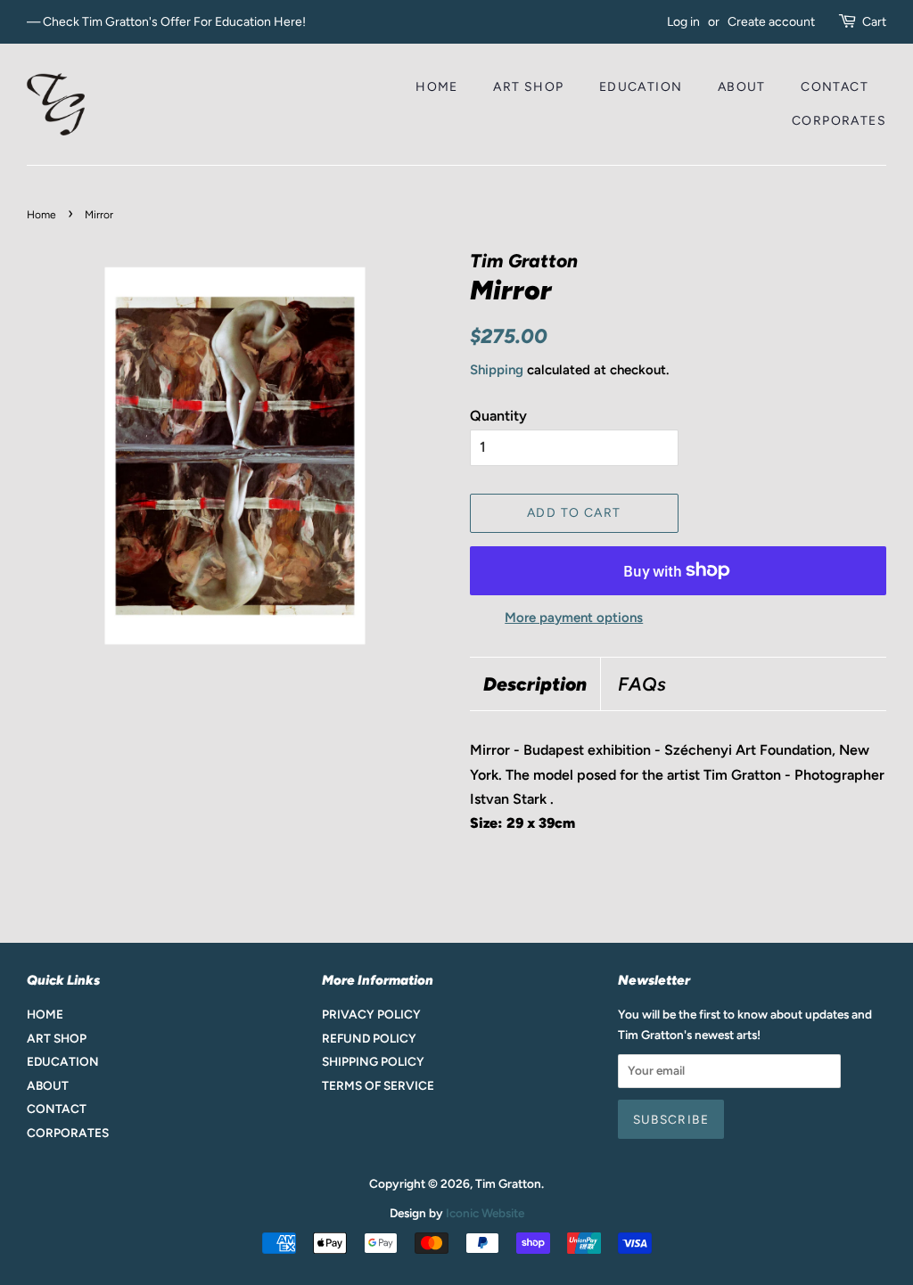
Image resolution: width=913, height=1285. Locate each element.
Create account (771, 21)
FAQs (642, 684)
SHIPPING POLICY (373, 1061)
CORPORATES (839, 120)
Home (41, 215)
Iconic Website (485, 1213)
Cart (874, 21)
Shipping (496, 370)
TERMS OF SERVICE (378, 1085)
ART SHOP (528, 86)
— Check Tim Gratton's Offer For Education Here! (166, 21)
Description (535, 684)
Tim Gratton (508, 1183)
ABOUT (742, 86)
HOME (436, 86)
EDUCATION (641, 86)
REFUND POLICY (369, 1038)
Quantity (498, 415)
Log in (683, 21)
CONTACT (834, 86)
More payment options (574, 618)
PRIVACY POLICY (371, 1014)
